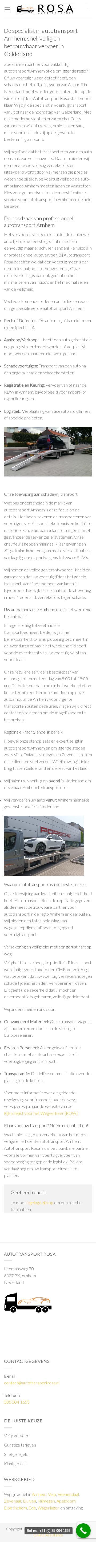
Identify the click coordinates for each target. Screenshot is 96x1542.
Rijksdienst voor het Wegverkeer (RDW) (41, 1113)
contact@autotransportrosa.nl (31, 1382)
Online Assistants (48, 1535)
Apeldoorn (66, 1500)
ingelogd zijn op (40, 1202)
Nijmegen (46, 1500)
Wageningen (48, 1507)
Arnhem (39, 1494)
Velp (52, 1494)
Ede (32, 1507)
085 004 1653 (17, 1401)
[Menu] (7, 9)
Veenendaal (68, 1494)
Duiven (29, 1500)
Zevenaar (12, 1500)
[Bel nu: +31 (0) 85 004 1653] (83, 1530)
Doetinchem (15, 1507)
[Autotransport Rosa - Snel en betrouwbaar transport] (51, 9)
